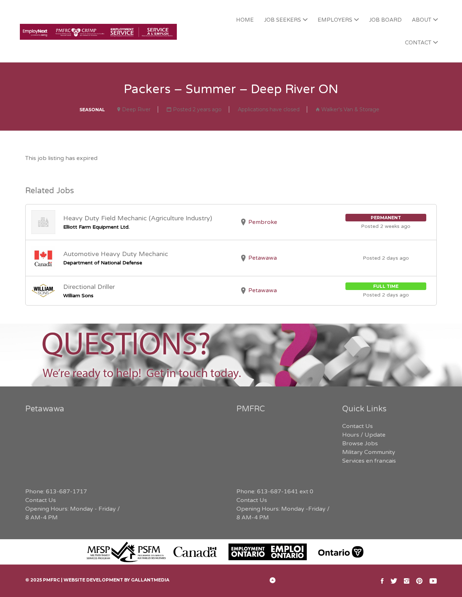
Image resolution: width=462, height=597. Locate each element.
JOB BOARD (385, 20)
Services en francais (369, 460)
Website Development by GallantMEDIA (116, 580)
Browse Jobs (360, 443)
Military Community (368, 452)
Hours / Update (363, 434)
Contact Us (40, 500)
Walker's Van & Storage (350, 109)
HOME (245, 20)
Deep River (136, 109)
